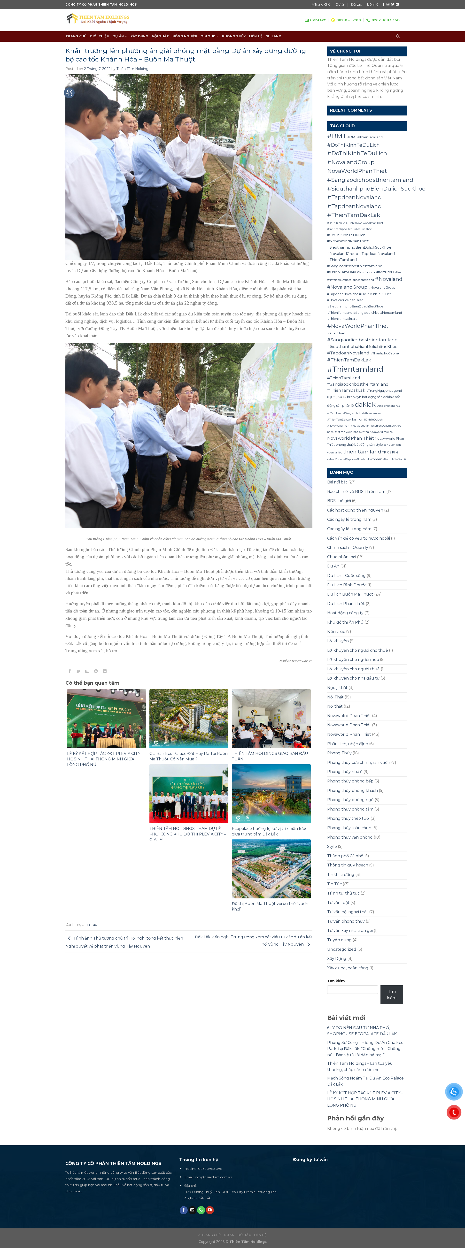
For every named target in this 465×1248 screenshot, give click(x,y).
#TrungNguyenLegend (384, 390)
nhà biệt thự (361, 432)
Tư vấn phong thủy (346, 921)
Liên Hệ (256, 36)
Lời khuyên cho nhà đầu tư (353, 678)
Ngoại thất (337, 687)
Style (332, 846)
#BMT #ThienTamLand (365, 137)
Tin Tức (208, 36)
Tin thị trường (340, 874)
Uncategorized (341, 949)
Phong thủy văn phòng (350, 837)
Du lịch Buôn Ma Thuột (350, 594)
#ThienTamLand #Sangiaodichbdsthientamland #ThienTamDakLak (357, 384)
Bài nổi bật (337, 482)
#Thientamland (355, 369)
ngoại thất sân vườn (339, 432)
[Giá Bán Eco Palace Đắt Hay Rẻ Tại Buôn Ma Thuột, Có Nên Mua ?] (188, 718)
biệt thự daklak (336, 397)
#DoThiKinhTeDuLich (353, 145)
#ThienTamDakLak (349, 360)
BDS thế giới (339, 500)
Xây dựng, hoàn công (347, 968)
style (379, 444)
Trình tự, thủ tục (343, 893)
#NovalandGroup (347, 287)
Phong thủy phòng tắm (350, 809)
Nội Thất (160, 36)
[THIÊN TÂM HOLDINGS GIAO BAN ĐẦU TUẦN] (271, 718)
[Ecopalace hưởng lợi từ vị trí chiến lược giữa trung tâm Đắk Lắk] (271, 793)
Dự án (340, 4)
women (376, 459)
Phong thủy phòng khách (352, 790)
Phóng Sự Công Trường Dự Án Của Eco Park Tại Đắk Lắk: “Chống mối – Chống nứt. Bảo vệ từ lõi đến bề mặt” (365, 1048)
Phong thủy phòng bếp (350, 781)
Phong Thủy (234, 36)
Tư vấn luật (338, 902)
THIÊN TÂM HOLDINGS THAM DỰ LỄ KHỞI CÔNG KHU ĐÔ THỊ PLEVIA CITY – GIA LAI (187, 834)
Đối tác (356, 4)
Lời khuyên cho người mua (353, 659)
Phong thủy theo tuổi (348, 818)
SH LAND (273, 36)
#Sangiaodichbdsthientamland (362, 340)
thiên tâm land (362, 452)
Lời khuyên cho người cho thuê (357, 650)
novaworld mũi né (381, 432)
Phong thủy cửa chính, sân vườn (358, 762)
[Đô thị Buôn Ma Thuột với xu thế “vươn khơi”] (271, 868)
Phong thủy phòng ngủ (350, 799)
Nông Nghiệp (185, 36)
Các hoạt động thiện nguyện (355, 510)
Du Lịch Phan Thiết (346, 603)
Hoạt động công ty (345, 613)
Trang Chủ (75, 36)
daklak (365, 404)
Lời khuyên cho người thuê (353, 669)
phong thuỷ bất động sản (355, 444)
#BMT (337, 136)
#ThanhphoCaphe (384, 353)
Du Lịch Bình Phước (346, 585)
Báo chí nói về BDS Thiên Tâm (356, 491)
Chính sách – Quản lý (347, 547)
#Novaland (388, 279)
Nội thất (335, 706)
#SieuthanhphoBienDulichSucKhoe (362, 346)
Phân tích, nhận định (347, 744)
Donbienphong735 (388, 405)
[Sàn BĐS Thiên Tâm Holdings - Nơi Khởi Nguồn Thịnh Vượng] (101, 20)
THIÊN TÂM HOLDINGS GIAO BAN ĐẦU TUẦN (270, 756)
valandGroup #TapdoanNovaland (348, 459)
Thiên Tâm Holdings (133, 69)
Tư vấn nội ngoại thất (347, 912)
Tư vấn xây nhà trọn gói (350, 930)
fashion (357, 419)
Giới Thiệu (99, 36)
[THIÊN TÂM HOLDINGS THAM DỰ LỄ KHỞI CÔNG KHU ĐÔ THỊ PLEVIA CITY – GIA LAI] (188, 793)
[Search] (398, 36)
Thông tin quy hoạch (347, 865)
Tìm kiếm (336, 981)
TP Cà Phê (390, 452)
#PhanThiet (336, 333)
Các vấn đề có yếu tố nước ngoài (358, 538)
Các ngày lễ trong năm (349, 519)
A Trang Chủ (321, 4)
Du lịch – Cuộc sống (346, 575)
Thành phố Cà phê (345, 856)
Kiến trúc (336, 631)
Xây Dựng (139, 36)
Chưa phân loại (341, 557)
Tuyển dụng (339, 940)
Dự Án (333, 566)
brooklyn (354, 397)
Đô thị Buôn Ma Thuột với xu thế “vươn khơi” (270, 906)
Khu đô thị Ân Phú (345, 622)
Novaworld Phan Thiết (350, 438)
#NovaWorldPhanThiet (357, 326)
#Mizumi (384, 272)
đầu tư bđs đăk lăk (394, 459)
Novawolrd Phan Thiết (349, 715)
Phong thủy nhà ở (345, 771)
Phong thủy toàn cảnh (349, 828)
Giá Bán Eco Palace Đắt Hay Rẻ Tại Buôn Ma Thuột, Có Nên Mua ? (188, 756)
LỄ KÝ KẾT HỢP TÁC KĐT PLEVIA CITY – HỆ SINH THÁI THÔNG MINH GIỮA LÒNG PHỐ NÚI (105, 759)
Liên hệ (372, 4)
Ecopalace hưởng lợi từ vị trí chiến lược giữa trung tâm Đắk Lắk (269, 831)
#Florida (368, 272)
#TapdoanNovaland (348, 352)
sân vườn (389, 444)
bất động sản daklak (378, 397)
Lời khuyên (338, 641)
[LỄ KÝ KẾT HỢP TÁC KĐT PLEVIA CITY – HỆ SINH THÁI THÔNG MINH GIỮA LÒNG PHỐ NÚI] (106, 718)
